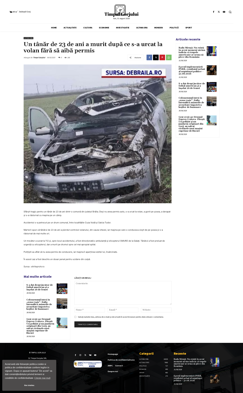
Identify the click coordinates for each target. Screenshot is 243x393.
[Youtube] (224, 12)
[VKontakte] (90, 355)
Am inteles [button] (29, 385)
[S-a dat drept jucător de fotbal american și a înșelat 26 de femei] (62, 288)
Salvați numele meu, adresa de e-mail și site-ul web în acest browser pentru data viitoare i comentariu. (121, 317)
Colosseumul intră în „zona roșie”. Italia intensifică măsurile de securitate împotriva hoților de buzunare (39, 304)
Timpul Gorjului (39, 57)
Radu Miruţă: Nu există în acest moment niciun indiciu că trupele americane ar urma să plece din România (192, 52)
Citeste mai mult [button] (42, 378)
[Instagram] (80, 355)
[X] (219, 12)
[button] (230, 12)
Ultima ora (28, 38)
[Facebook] (213, 12)
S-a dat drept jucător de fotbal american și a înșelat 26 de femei (39, 287)
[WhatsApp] (169, 57)
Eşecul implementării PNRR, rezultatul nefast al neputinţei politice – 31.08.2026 (192, 70)
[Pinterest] (162, 57)
